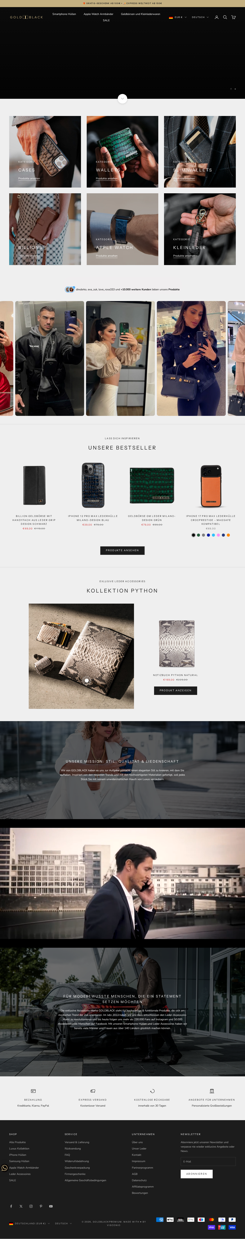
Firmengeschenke (75, 1174)
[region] (122, 53)
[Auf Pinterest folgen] (41, 1206)
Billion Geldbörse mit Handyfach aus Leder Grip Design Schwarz (34, 520)
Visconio (114, 1225)
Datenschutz (139, 1180)
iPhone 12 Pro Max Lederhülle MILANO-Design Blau (93, 518)
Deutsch (198, 17)
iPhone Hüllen (17, 1155)
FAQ (67, 1155)
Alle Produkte (17, 1142)
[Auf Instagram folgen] (31, 1206)
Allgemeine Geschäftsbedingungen (85, 1180)
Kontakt (136, 1155)
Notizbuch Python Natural (175, 675)
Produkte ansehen (29, 178)
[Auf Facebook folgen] (11, 1206)
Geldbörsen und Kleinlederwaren (140, 14)
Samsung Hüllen (19, 1161)
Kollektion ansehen (122, 82)
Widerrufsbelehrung (77, 1161)
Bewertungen (140, 1193)
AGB (134, 1174)
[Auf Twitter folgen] (21, 1206)
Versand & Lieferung (77, 1142)
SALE (106, 20)
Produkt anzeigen (176, 690)
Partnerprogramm (142, 1168)
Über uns (137, 1142)
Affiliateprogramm (143, 1187)
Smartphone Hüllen (64, 14)
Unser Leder (139, 1149)
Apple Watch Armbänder (98, 14)
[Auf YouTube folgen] (51, 1206)
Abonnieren (196, 1174)
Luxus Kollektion (19, 1149)
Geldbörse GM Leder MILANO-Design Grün (152, 518)
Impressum (138, 1161)
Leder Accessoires (20, 1174)
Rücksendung (73, 1149)
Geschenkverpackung (77, 1168)
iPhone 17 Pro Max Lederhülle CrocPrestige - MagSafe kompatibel (211, 520)
